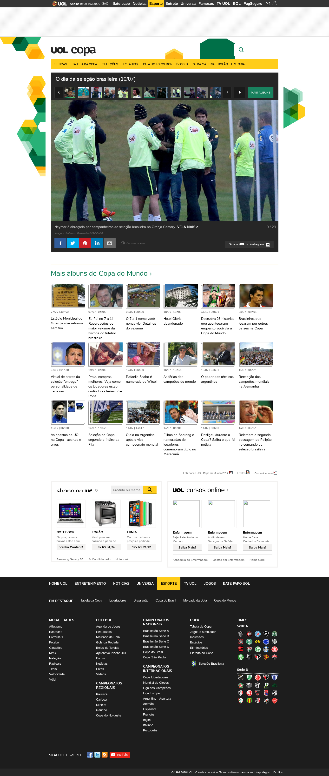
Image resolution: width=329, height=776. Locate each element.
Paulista (101, 694)
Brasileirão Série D (156, 647)
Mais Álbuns (260, 92)
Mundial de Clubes (156, 683)
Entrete (171, 3)
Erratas (241, 472)
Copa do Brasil (166, 600)
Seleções (110, 64)
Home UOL (58, 583)
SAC (105, 3)
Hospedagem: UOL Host (269, 772)
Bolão (223, 64)
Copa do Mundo (225, 600)
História (238, 64)
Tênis (53, 669)
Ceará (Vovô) (258, 685)
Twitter (97, 755)
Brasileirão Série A (156, 631)
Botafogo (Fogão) (266, 634)
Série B (242, 670)
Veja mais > (187, 227)
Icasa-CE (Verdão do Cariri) (274, 685)
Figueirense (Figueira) (274, 641)
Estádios (130, 64)
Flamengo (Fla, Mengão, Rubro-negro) (241, 649)
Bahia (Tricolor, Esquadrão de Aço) (258, 634)
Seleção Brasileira (211, 664)
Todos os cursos (261, 491)
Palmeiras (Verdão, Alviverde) (241, 657)
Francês (148, 714)
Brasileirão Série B (156, 636)
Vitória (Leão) (274, 657)
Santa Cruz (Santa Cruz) (258, 700)
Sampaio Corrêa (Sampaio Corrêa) (249, 700)
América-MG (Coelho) (249, 677)
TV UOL (223, 3)
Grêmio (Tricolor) (266, 649)
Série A (242, 626)
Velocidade (57, 674)
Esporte (156, 3)
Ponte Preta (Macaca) (274, 693)
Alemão (148, 704)
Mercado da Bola (195, 600)
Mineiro (101, 705)
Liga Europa (151, 693)
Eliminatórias (199, 648)
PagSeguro (252, 3)
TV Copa (182, 64)
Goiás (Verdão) (258, 649)
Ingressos (197, 637)
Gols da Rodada (107, 642)
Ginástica (55, 648)
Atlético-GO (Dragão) (266, 677)
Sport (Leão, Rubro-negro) (266, 657)
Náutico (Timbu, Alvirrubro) (249, 693)
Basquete (55, 632)
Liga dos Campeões (157, 688)
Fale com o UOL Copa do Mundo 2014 (205, 472)
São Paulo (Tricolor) (258, 657)
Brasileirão (141, 600)
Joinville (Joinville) (241, 693)
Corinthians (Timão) (241, 641)
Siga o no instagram (247, 244)
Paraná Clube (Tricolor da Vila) (266, 693)
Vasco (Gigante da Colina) (266, 700)
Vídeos (101, 674)
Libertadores (117, 600)
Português (150, 730)
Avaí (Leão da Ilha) (274, 677)
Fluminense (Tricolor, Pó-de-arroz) (249, 649)
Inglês (147, 720)
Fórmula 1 (56, 637)
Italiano (148, 725)
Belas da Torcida (107, 648)
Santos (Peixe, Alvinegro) (249, 657)
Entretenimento (90, 583)
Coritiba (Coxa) (249, 641)
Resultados (104, 632)
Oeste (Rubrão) (258, 693)
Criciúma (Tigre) (258, 641)
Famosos (206, 3)
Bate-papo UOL (236, 583)
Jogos (210, 583)
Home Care (257, 560)
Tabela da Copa (84, 64)
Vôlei (52, 679)
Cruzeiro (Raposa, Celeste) (266, 641)
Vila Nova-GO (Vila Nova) (274, 700)
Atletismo (55, 626)
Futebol (54, 642)
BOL (237, 3)
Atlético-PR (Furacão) (249, 634)
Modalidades (61, 620)
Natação (55, 658)
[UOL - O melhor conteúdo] (58, 5)
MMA (53, 653)
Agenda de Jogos (108, 626)
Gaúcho (101, 710)
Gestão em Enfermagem (228, 560)
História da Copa (201, 653)
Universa (188, 3)
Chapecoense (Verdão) (274, 634)
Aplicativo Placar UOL (111, 653)
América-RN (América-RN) (258, 677)
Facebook (90, 755)
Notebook (122, 559)
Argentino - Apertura (157, 698)
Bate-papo (121, 3)
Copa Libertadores (155, 677)
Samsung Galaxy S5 (70, 559)
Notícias (139, 3)
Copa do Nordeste (108, 715)
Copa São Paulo (154, 657)
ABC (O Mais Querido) (241, 677)
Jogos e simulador (203, 632)
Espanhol (149, 709)
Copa (83, 49)
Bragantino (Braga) (249, 685)
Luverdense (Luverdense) (266, 685)
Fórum (100, 658)
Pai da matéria (203, 64)
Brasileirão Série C (156, 641)
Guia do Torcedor (157, 64)
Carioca (101, 699)
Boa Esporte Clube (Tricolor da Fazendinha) (241, 685)
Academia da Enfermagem (190, 560)
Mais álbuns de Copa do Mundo (99, 273)
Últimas (60, 64)
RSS (105, 755)
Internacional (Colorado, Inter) (274, 649)
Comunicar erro (264, 473)
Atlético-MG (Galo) (241, 634)
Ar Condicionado (99, 559)
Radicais (55, 664)
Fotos (100, 669)
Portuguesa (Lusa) (241, 700)
